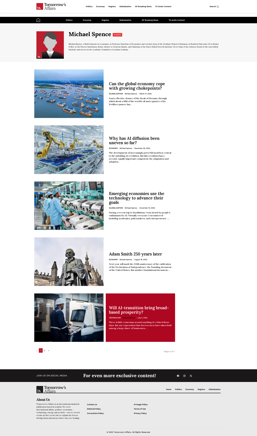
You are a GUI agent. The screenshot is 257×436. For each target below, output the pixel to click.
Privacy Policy (140, 413)
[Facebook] (178, 375)
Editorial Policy (94, 409)
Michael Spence (131, 94)
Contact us (92, 404)
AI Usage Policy (141, 404)
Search (213, 6)
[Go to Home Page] (38, 20)
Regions (105, 20)
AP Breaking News (150, 20)
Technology (115, 318)
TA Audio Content (177, 20)
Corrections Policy (95, 413)
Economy (87, 20)
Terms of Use (140, 409)
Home (168, 389)
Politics (69, 20)
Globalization (125, 20)
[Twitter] (191, 375)
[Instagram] (184, 375)
